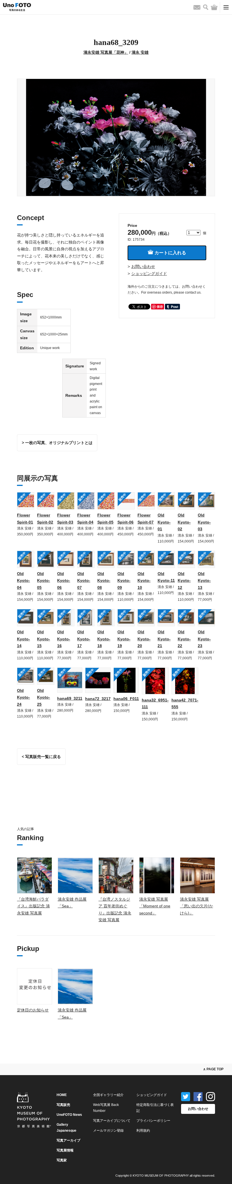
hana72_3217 (98, 698)
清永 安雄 (140, 52)
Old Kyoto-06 (63, 580)
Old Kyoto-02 (184, 522)
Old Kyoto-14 (23, 639)
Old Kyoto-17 (83, 639)
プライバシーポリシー (153, 1121)
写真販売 (63, 1105)
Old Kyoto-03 (204, 522)
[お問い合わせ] (197, 7)
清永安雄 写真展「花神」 (105, 52)
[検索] (206, 7)
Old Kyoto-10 (144, 580)
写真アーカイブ (68, 1140)
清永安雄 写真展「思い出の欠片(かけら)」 (196, 906)
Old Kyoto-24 (23, 697)
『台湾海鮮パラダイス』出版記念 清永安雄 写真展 (33, 906)
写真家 (62, 1160)
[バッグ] (214, 7)
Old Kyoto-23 (204, 639)
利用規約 (143, 1131)
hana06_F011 (126, 698)
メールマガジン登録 (108, 1131)
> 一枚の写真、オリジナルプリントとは (57, 442)
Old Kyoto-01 (164, 522)
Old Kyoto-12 (184, 580)
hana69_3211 (69, 698)
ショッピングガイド (149, 273)
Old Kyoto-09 (123, 580)
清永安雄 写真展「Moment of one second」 (154, 906)
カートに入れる (169, 252)
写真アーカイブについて (111, 1121)
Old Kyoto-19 (123, 639)
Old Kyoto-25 (43, 697)
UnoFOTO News (69, 1115)
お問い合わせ (143, 266)
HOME (62, 1095)
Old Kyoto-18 (103, 639)
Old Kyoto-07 (83, 580)
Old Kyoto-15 (43, 639)
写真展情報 (65, 1150)
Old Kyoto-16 (63, 639)
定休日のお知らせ (33, 1010)
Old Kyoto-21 (164, 639)
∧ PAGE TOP (213, 1069)
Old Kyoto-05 (43, 580)
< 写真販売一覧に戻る (41, 756)
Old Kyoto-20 (144, 639)
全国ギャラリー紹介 (108, 1095)
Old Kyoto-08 (103, 580)
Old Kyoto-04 (23, 580)
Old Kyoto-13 (204, 580)
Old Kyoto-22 (184, 639)
